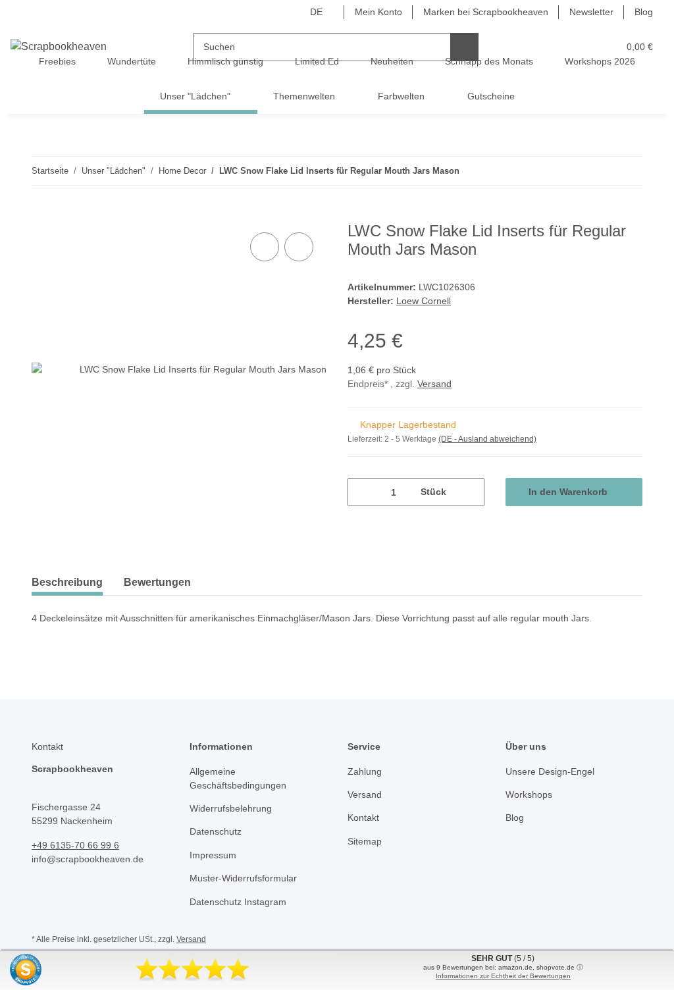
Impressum (213, 855)
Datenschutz (216, 831)
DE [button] (316, 12)
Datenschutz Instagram (238, 902)
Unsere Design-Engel (550, 771)
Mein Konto (378, 12)
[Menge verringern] (362, 492)
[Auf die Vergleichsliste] (264, 246)
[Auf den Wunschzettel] (298, 246)
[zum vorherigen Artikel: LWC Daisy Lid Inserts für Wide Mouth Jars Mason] (600, 171)
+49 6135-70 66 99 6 (75, 845)
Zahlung (365, 771)
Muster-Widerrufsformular (243, 878)
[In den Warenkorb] (42, 214)
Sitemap (365, 841)
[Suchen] (464, 47)
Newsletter (591, 12)
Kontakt (363, 817)
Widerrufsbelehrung (231, 808)
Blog (644, 12)
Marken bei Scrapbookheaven (485, 12)
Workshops (529, 794)
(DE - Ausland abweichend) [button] (487, 439)
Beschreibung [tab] (67, 582)
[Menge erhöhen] (469, 492)
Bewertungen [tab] (157, 582)
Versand (434, 383)
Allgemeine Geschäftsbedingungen (238, 778)
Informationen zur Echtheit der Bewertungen (503, 975)
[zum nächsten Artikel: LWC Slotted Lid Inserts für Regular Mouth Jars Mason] (628, 171)
